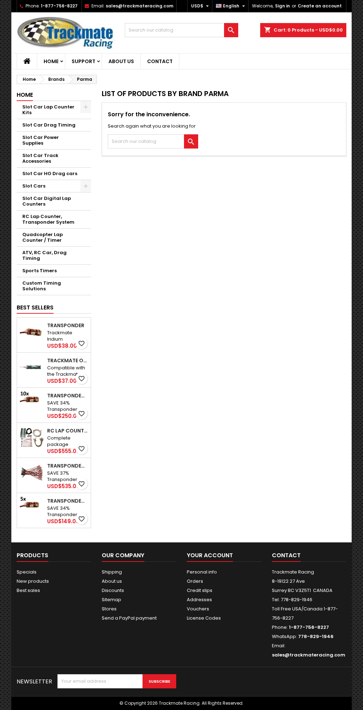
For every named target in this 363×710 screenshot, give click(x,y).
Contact (160, 61)
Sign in (282, 6)
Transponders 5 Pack (67, 501)
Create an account (320, 6)
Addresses (199, 599)
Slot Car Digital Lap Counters (46, 201)
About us (121, 61)
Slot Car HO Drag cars (49, 173)
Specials (27, 572)
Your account (210, 555)
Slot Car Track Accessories (40, 158)
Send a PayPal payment (129, 618)
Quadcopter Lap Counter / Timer (42, 237)
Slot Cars (33, 186)
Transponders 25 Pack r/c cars (67, 466)
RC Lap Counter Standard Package (67, 431)
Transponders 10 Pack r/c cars (67, 395)
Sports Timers (39, 270)
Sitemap (111, 599)
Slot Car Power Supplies (40, 140)
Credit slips (199, 590)
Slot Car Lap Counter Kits (48, 110)
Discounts (113, 590)
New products (33, 581)
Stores (109, 608)
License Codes (204, 618)
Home (51, 61)
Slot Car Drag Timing (49, 125)
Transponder (65, 325)
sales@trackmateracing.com (139, 6)
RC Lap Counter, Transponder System (48, 219)
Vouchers (198, 608)
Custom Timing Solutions (41, 286)
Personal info (202, 572)
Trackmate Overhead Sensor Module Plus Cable (67, 360)
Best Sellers (35, 307)
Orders (195, 581)
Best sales (28, 590)
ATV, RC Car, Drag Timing (44, 255)
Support (83, 61)
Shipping (112, 572)
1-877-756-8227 (59, 6)
